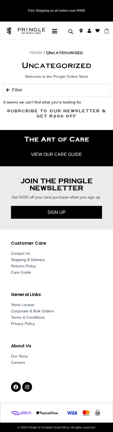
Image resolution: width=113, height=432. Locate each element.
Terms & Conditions (28, 317)
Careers (18, 362)
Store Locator (23, 305)
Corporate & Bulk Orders (32, 311)
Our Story (19, 356)
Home (36, 52)
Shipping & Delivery (28, 260)
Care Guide (21, 272)
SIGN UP (56, 212)
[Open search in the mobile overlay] (71, 31)
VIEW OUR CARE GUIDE (56, 154)
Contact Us (20, 253)
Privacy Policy (23, 323)
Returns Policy (23, 266)
